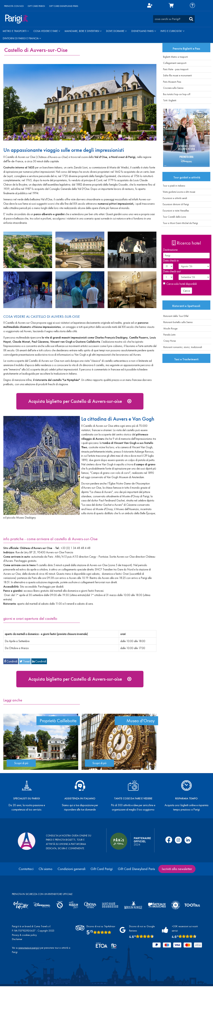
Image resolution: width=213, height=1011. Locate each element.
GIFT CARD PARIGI (36, 5)
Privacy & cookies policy (24, 935)
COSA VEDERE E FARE (45, 31)
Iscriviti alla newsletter (177, 868)
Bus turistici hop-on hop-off (176, 94)
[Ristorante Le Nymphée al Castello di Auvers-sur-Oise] (132, 289)
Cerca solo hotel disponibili (181, 284)
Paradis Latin (168, 334)
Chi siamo (45, 868)
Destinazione (170, 250)
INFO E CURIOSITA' (171, 31)
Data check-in (171, 260)
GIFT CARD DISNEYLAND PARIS (63, 5)
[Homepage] (16, 19)
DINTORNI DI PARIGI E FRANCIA (21, 38)
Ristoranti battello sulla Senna (177, 322)
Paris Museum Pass (172, 81)
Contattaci (26, 868)
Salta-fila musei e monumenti (177, 75)
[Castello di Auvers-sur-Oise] (27, 250)
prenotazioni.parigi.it (28, 947)
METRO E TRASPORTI (15, 31)
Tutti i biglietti (169, 100)
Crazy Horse (168, 340)
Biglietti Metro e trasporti (175, 57)
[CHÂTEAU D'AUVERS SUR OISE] (79, 102)
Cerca (186, 290)
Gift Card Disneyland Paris (136, 868)
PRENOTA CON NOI (14, 5)
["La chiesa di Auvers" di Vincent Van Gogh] (41, 465)
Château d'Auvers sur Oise (36, 548)
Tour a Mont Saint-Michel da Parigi (179, 223)
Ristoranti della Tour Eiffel (174, 316)
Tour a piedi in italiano (173, 185)
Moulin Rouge (169, 328)
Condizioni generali (71, 868)
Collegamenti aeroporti (174, 63)
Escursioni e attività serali (174, 198)
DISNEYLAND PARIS (142, 31)
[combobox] (174, 19)
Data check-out (172, 271)
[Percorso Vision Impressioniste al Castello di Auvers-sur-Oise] (132, 250)
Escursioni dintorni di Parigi (175, 204)
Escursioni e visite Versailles (175, 210)
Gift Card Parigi (102, 868)
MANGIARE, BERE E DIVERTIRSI (82, 31)
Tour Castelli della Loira (173, 216)
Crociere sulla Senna (173, 88)
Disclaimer (17, 939)
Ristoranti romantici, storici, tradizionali (181, 347)
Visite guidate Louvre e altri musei (178, 192)
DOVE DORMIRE (115, 31)
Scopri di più (21, 763)
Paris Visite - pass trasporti (175, 69)
